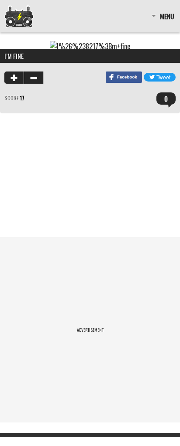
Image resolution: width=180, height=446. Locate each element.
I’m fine (14, 56)
